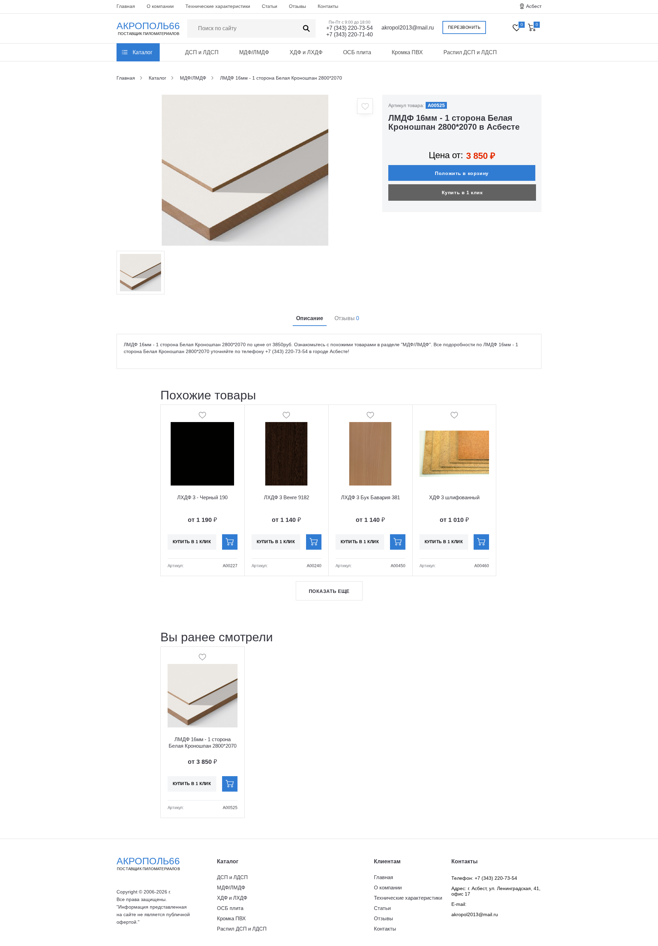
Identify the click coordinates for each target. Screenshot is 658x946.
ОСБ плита (357, 52)
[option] (245, 170)
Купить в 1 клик (462, 192)
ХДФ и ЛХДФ (306, 52)
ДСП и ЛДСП (202, 52)
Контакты (328, 6)
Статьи (269, 6)
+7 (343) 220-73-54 (349, 28)
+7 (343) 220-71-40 (349, 34)
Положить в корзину (461, 173)
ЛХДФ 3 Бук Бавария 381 (370, 497)
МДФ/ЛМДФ (254, 52)
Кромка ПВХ (407, 52)
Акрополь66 (148, 863)
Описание (309, 318)
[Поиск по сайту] (306, 28)
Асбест (533, 6)
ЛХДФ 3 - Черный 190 (202, 497)
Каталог (143, 52)
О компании (160, 6)
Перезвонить (464, 27)
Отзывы (297, 6)
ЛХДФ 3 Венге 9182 (286, 497)
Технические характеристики (217, 6)
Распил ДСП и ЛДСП (470, 52)
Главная (126, 6)
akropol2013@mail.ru (407, 28)
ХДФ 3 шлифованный (454, 497)
